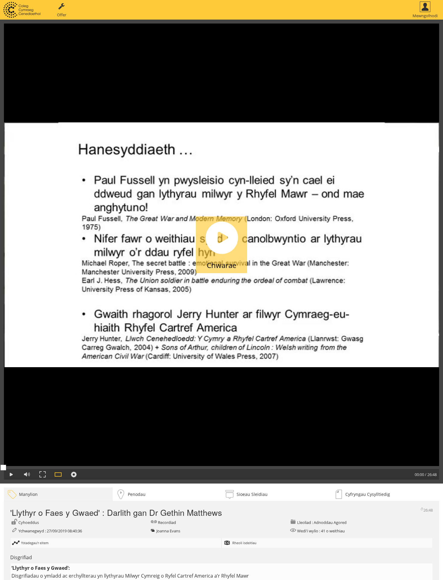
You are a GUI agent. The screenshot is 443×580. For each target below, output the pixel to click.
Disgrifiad (21, 557)
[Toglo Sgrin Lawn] (42, 474)
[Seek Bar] (221, 467)
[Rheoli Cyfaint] (27, 474)
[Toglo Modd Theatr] (58, 474)
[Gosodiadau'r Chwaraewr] (74, 474)
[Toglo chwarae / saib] (11, 474)
